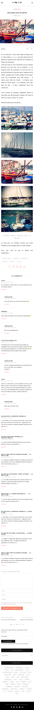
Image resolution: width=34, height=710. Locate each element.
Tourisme (29, 688)
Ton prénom (4, 636)
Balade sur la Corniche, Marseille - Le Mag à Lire (16, 512)
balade (27, 667)
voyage (19, 261)
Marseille (5, 681)
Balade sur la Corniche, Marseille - (14, 416)
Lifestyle (17, 9)
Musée (12, 681)
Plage (19, 684)
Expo (14, 674)
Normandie (23, 681)
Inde (18, 677)
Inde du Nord (24, 677)
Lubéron (27, 679)
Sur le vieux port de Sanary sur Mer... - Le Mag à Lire (16, 455)
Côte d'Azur (23, 672)
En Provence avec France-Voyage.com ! (8, 619)
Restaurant (5, 688)
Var (4, 691)
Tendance (12, 261)
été (17, 693)
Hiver (7, 677)
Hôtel (12, 677)
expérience (16, 258)
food (28, 674)
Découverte (8, 674)
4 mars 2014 (17, 15)
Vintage (17, 691)
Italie (15, 679)
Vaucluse (10, 691)
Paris (7, 684)
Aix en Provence (9, 667)
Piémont (13, 684)
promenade (9, 686)
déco (29, 672)
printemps (25, 684)
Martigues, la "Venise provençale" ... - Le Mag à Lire (15, 494)
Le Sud (20, 679)
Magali (3, 49)
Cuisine (16, 672)
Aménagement (19, 667)
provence (4, 261)
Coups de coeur (6, 258)
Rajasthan (25, 686)
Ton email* (3, 631)
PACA (30, 681)
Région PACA (14, 688)
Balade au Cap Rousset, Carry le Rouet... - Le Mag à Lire (17, 474)
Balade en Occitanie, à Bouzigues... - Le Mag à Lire (16, 533)
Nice (17, 681)
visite (22, 691)
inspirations (24, 258)
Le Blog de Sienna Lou (9, 340)
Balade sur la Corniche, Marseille (26, 619)
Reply (4, 289)
